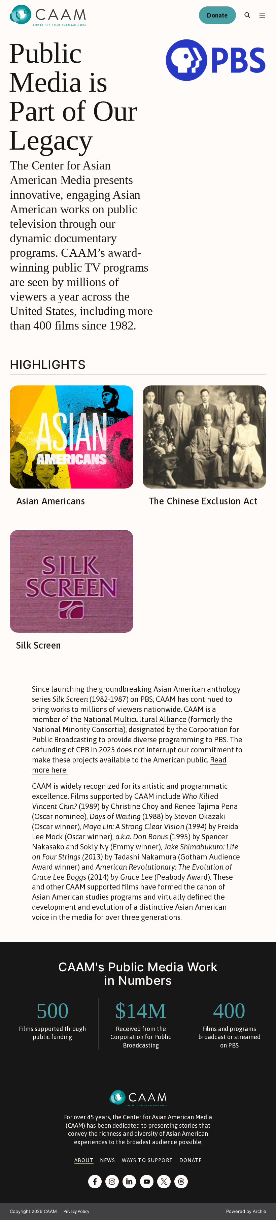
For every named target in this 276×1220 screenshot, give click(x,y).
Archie (259, 1211)
